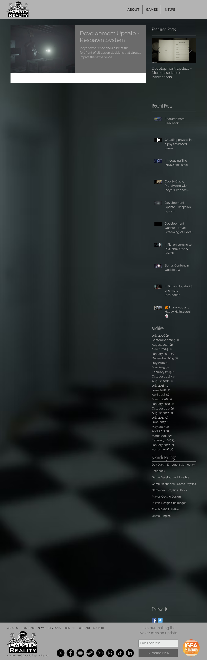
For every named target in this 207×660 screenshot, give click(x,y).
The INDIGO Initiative (165, 509)
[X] (60, 653)
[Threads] (110, 653)
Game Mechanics (163, 483)
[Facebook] (70, 653)
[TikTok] (120, 653)
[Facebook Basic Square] (154, 620)
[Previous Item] (158, 50)
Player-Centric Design (166, 496)
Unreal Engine (161, 515)
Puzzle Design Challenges (169, 502)
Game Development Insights (170, 477)
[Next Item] (190, 50)
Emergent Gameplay (181, 464)
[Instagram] (100, 653)
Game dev (158, 490)
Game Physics (186, 483)
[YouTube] (80, 653)
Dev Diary (158, 464)
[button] (152, 9)
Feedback (158, 470)
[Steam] (90, 653)
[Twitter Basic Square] (160, 620)
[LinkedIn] (130, 653)
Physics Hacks (177, 490)
